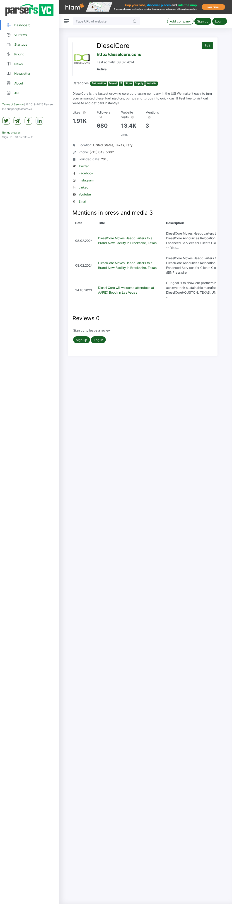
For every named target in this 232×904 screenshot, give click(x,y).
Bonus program (11, 132)
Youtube (85, 194)
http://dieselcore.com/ (119, 54)
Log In (219, 21)
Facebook (86, 173)
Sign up (202, 21)
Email (82, 201)
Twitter (84, 166)
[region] (29, 452)
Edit (207, 45)
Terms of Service (13, 104)
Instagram (86, 180)
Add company (180, 21)
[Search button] (135, 21)
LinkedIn (85, 187)
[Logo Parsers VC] (29, 10)
